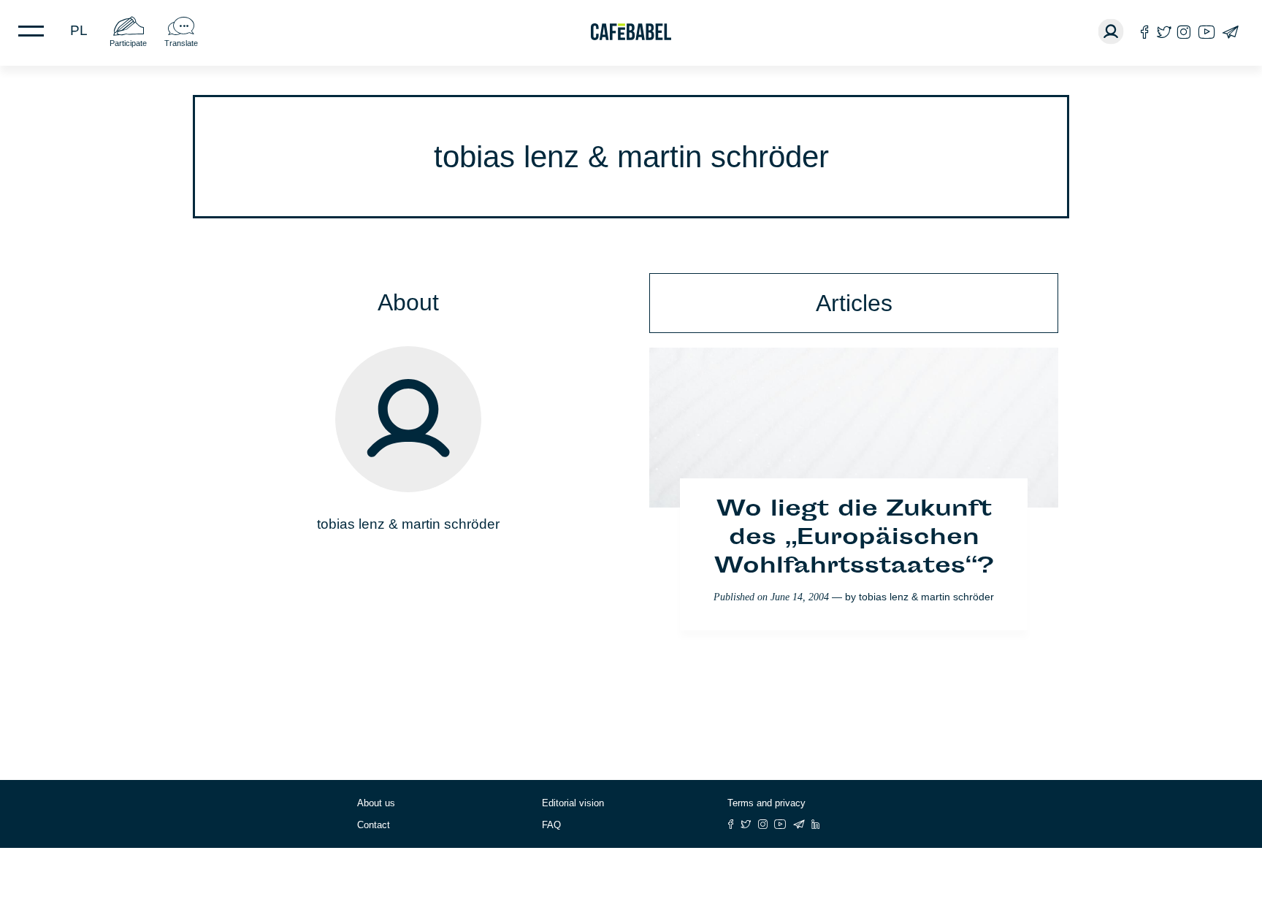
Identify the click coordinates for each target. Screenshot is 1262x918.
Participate (128, 43)
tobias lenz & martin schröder (926, 597)
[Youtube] (1206, 32)
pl (79, 30)
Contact (373, 824)
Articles (854, 303)
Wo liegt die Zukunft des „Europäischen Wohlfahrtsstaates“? (853, 539)
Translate (181, 43)
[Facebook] (1145, 32)
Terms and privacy (766, 802)
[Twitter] (1163, 32)
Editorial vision (573, 802)
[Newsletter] (1230, 32)
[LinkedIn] (815, 824)
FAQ (551, 824)
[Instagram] (1184, 32)
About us (376, 802)
